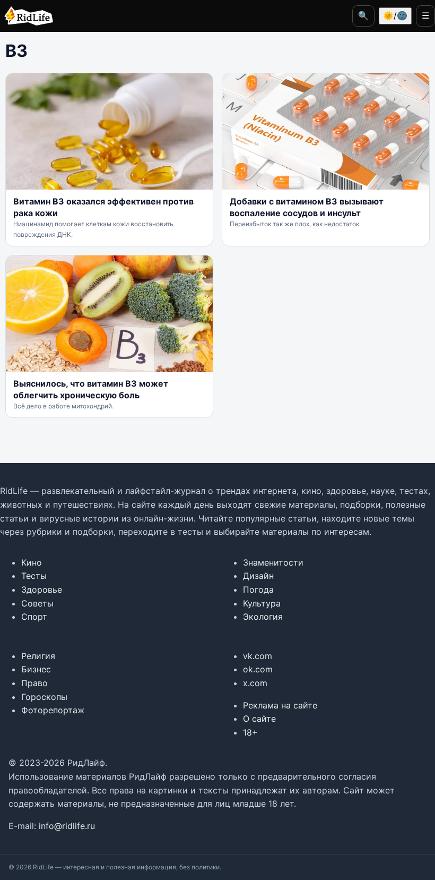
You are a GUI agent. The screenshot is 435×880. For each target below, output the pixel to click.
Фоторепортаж (52, 710)
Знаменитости (273, 562)
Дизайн (258, 575)
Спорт (34, 616)
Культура (262, 603)
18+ (250, 732)
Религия (38, 656)
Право (34, 683)
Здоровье (41, 589)
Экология (263, 616)
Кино (31, 562)
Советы (37, 603)
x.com (255, 683)
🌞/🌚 (395, 15)
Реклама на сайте (280, 705)
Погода (258, 589)
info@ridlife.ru (67, 826)
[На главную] (26, 15)
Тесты (34, 575)
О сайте (259, 718)
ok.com (258, 669)
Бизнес (36, 669)
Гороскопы (44, 696)
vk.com (257, 656)
